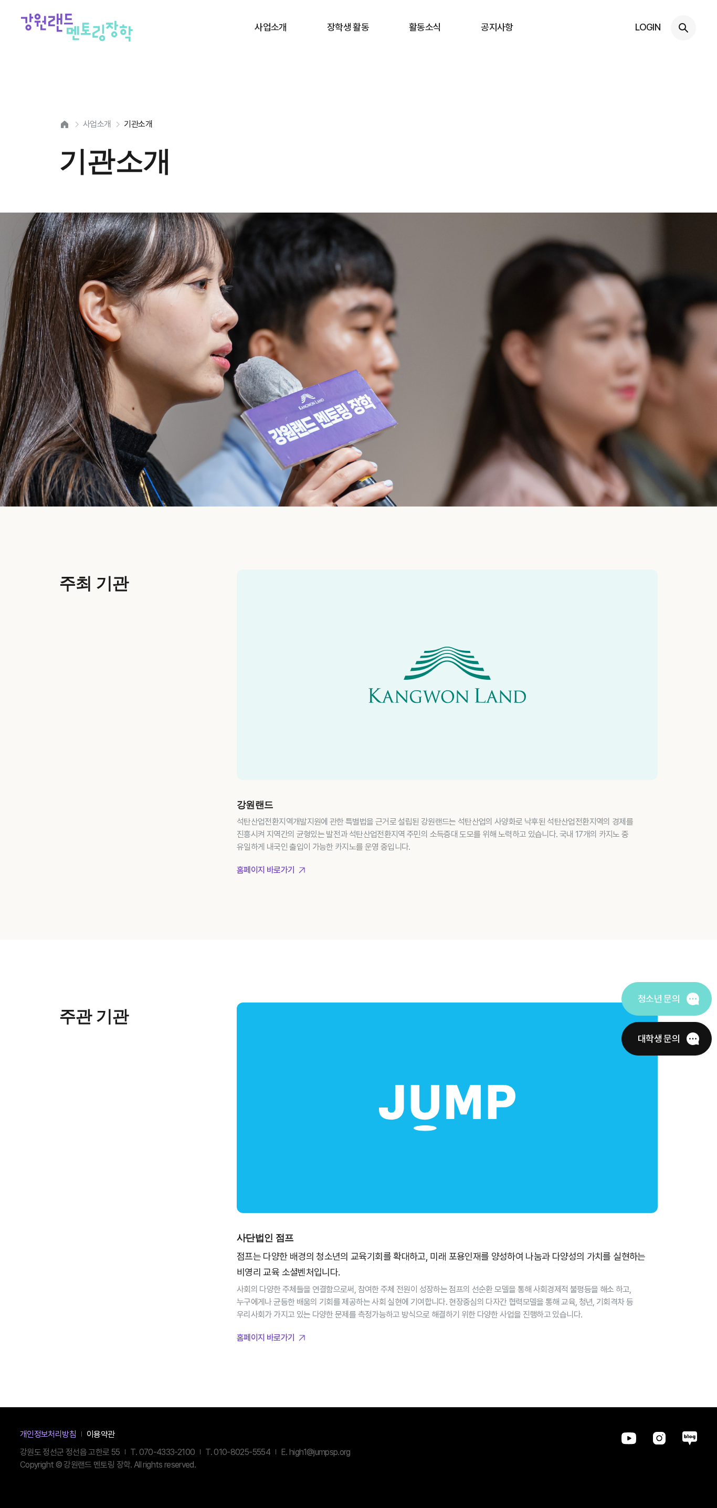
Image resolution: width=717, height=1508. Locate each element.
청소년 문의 (659, 998)
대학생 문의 (659, 1038)
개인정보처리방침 (48, 1434)
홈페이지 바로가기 (265, 870)
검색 (683, 27)
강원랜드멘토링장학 (77, 27)
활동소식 (425, 27)
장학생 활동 (348, 27)
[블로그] (689, 1434)
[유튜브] (628, 1434)
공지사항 (497, 27)
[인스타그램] (659, 1434)
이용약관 (100, 1434)
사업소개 (271, 27)
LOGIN (647, 27)
